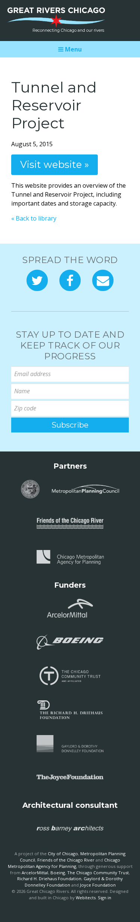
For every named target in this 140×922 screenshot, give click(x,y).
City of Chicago (63, 853)
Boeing (57, 872)
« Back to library (33, 218)
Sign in (104, 897)
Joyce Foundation (98, 885)
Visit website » (54, 164)
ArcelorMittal (35, 872)
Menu (72, 49)
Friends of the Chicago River (65, 860)
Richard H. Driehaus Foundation (49, 878)
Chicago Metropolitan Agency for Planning (64, 863)
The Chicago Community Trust (98, 872)
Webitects (86, 897)
